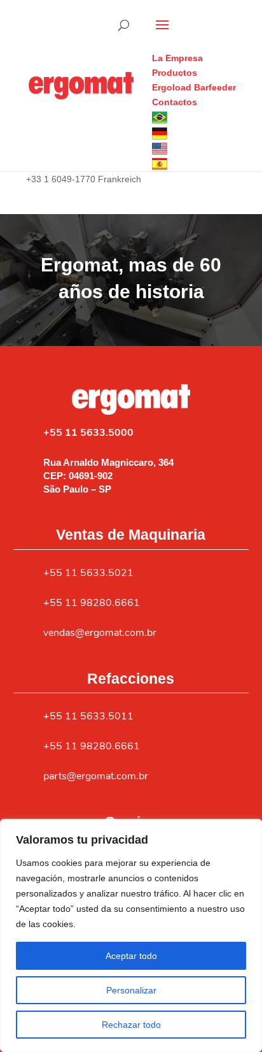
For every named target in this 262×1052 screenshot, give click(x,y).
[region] (131, 935)
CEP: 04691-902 (78, 475)
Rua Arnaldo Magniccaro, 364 (108, 462)
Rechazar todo (131, 1025)
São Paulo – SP (77, 489)
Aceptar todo (131, 956)
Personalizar (131, 990)
